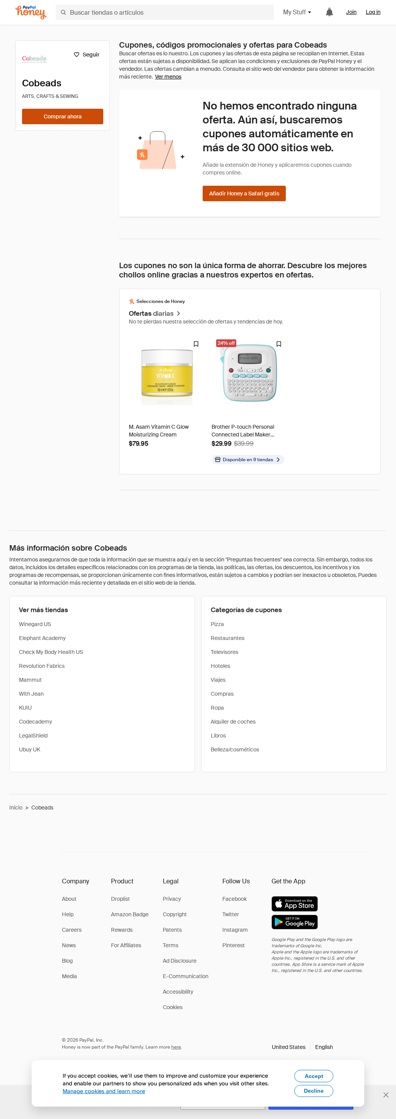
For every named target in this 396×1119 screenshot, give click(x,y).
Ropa (217, 707)
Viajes (218, 679)
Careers (72, 929)
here (176, 1047)
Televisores (224, 651)
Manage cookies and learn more (104, 1091)
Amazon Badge (129, 914)
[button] (302, 1047)
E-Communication (185, 976)
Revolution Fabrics (42, 665)
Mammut (30, 679)
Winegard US (35, 624)
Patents (172, 929)
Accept (314, 1076)
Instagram (235, 929)
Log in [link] (373, 12)
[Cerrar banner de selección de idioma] (385, 1095)
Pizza (217, 624)
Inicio (15, 807)
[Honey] (30, 12)
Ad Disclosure (179, 960)
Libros (218, 735)
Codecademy (35, 721)
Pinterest (233, 945)
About (69, 898)
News (69, 945)
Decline (314, 1091)
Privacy (172, 898)
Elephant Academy (42, 638)
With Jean (31, 693)
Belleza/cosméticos (235, 749)
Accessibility (178, 991)
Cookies (173, 1007)
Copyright (175, 914)
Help (67, 914)
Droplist (120, 898)
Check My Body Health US (51, 651)
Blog (67, 960)
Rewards (122, 929)
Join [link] (351, 12)
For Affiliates (126, 945)
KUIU (25, 707)
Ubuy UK (29, 749)
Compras (222, 693)
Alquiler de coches (233, 721)
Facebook (234, 898)
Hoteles (220, 665)
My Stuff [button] (294, 12)
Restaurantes (227, 638)
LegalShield (33, 735)
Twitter (230, 914)
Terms (170, 945)
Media (69, 976)
